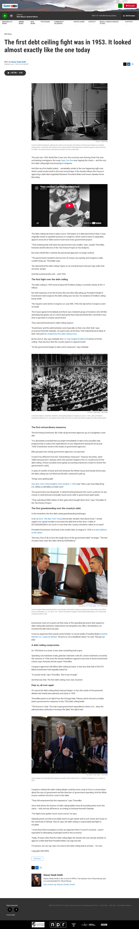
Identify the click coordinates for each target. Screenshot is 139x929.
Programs (45, 22)
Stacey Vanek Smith (18, 62)
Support (129, 22)
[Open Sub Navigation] (42, 25)
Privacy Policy (103, 905)
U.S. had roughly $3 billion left (75, 339)
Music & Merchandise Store (109, 22)
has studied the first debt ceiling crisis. (60, 334)
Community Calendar (59, 22)
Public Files (112, 905)
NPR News (33, 22)
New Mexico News (7, 22)
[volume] (11, 15)
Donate (131, 6)
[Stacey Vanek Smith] (36, 880)
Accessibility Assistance (124, 905)
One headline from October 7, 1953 (53, 484)
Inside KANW (79, 22)
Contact (92, 22)
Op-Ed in (49, 519)
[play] (5, 16)
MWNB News (21, 22)
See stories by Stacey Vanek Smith (59, 884)
